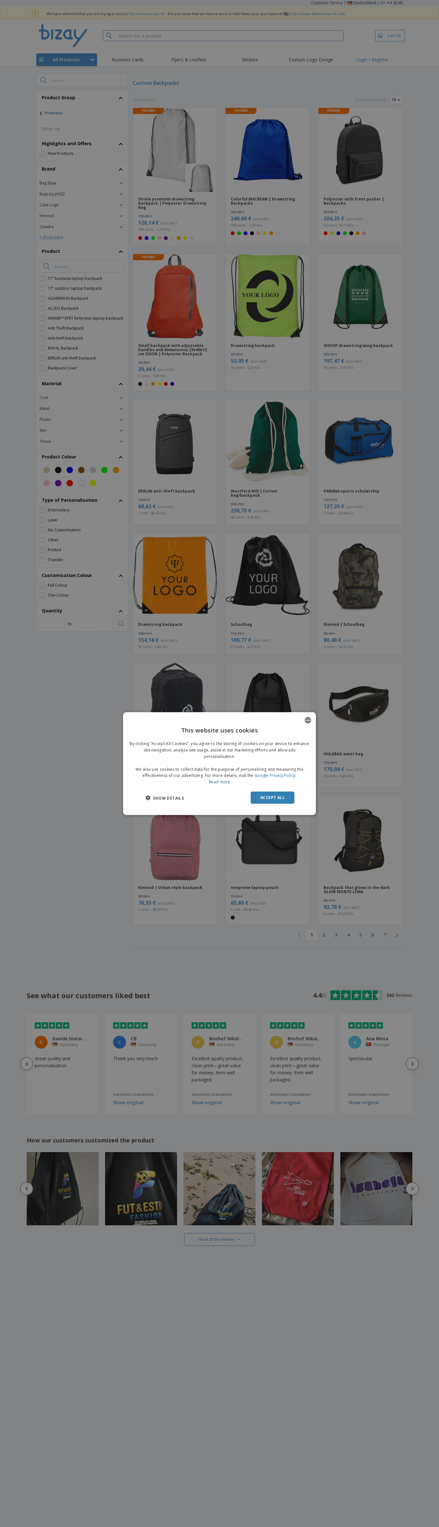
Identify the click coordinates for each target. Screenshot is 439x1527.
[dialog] (219, 763)
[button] (165, 798)
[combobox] (308, 720)
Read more (219, 781)
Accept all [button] (272, 797)
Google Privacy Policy (275, 775)
